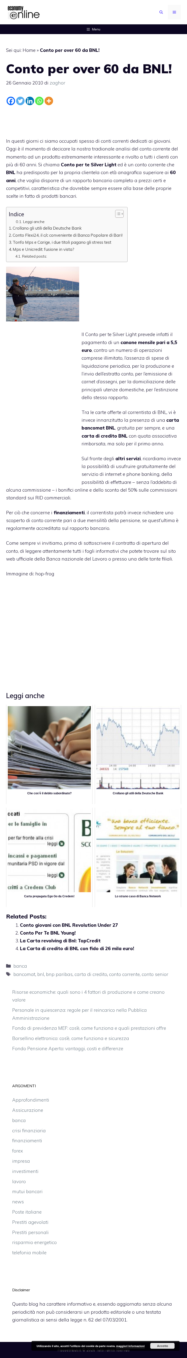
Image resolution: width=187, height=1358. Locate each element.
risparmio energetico (34, 1242)
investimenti (25, 1171)
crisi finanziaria (29, 1130)
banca (20, 966)
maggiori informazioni (130, 1346)
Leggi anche (34, 221)
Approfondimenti (30, 1100)
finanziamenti (27, 1140)
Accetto (162, 1346)
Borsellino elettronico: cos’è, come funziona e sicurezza (70, 1038)
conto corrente (124, 974)
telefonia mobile (29, 1252)
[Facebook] (11, 101)
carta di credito (91, 974)
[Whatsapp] (39, 101)
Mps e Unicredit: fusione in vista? (43, 249)
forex (17, 1151)
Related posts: (34, 256)
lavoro (19, 1181)
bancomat (24, 974)
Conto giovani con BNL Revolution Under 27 (69, 925)
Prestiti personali (30, 1232)
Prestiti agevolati (30, 1222)
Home (29, 50)
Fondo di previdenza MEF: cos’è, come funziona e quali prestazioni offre (89, 1028)
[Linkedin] (30, 101)
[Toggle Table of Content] (117, 214)
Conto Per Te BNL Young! (48, 933)
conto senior (155, 974)
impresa (21, 1161)
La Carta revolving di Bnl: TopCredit (60, 941)
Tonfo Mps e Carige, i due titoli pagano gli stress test (62, 242)
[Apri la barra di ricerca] (161, 12)
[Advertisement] (93, 120)
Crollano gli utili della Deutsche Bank (47, 228)
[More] (49, 101)
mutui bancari (27, 1191)
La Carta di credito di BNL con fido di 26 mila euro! (77, 948)
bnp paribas (59, 974)
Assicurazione (27, 1110)
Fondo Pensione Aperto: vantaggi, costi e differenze (67, 1048)
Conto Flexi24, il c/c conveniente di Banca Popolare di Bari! (67, 235)
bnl (40, 974)
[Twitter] (20, 101)
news (18, 1202)
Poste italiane (27, 1212)
